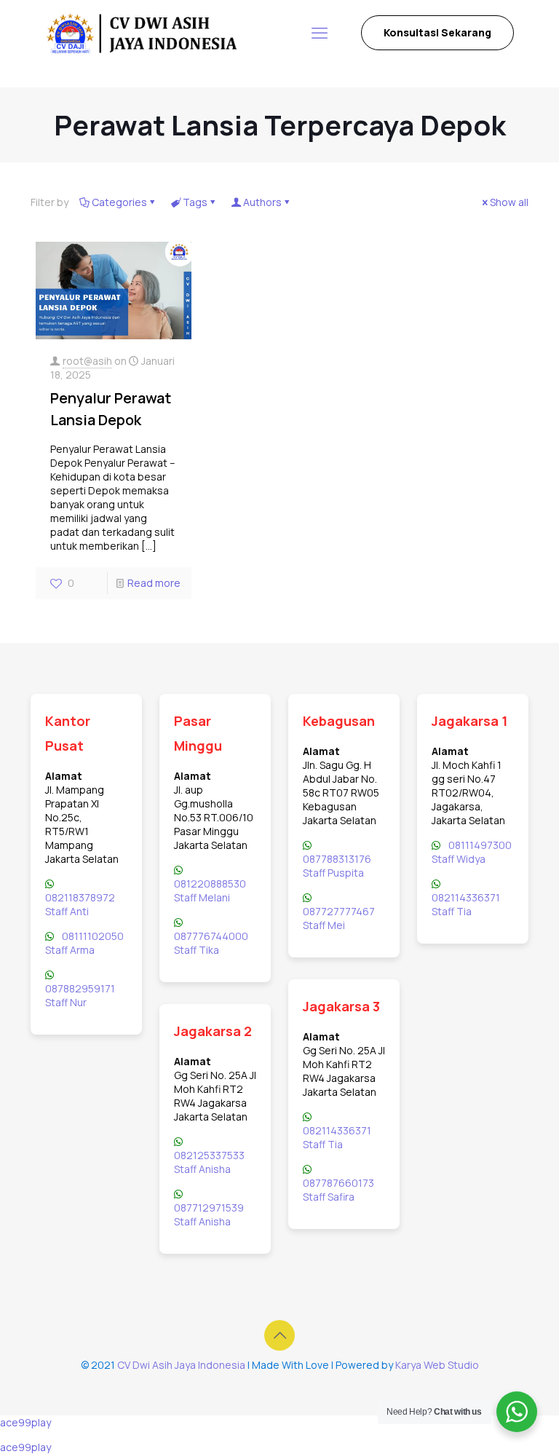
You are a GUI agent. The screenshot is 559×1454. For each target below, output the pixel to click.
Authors (262, 202)
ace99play (25, 1422)
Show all (509, 202)
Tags (195, 202)
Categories (119, 202)
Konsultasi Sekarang (437, 32)
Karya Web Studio (437, 1365)
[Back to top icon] (279, 1335)
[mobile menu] (319, 32)
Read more (154, 583)
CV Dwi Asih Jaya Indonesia (181, 1365)
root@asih (87, 361)
